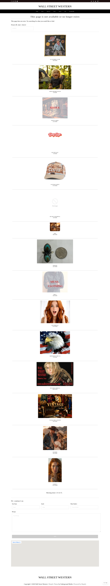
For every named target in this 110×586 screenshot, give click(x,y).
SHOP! (55, 11)
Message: (14, 511)
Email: (42, 503)
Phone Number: (74, 503)
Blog (42, 11)
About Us (48, 11)
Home (37, 11)
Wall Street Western (55, 6)
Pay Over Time (71, 11)
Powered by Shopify (80, 584)
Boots (60, 11)
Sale (65, 11)
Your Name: (14, 503)
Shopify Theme (53, 584)
